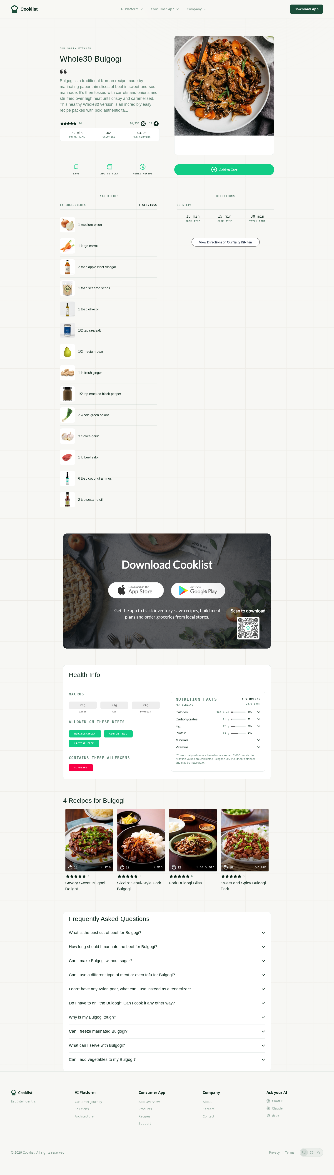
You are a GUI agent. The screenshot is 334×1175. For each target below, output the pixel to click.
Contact (208, 1116)
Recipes (144, 1116)
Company (194, 9)
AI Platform (130, 9)
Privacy (274, 1152)
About (207, 1102)
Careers (208, 1109)
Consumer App (162, 9)
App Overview (149, 1102)
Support (145, 1123)
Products (145, 1109)
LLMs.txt (257, 1152)
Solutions (82, 1109)
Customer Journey (88, 1102)
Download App (306, 9)
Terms (289, 1152)
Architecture (84, 1116)
